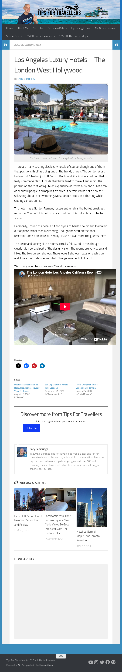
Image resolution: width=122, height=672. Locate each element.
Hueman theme (46, 665)
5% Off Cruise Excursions (41, 36)
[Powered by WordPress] (19, 665)
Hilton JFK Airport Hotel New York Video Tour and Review (28, 520)
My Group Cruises (105, 28)
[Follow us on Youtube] (90, 662)
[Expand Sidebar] (6, 45)
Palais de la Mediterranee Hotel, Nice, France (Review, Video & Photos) (27, 387)
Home (9, 28)
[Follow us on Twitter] (102, 662)
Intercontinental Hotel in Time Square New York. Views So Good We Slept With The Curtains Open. (58, 524)
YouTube (38, 28)
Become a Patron (57, 28)
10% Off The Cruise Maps (73, 36)
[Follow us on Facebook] (107, 662)
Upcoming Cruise (81, 28)
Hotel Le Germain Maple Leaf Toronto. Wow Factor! (88, 536)
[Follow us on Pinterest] (113, 662)
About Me (23, 28)
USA (38, 44)
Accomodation (24, 44)
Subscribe (32, 428)
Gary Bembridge (26, 79)
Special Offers (14, 36)
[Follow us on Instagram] (96, 662)
